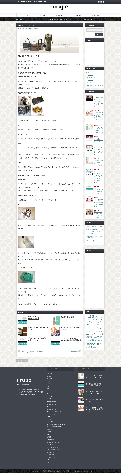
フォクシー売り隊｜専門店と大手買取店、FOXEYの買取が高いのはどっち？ (95, 409)
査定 (99, 336)
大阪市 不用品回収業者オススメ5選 (95, 229)
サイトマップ (90, 82)
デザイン (97, 321)
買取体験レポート (51, 439)
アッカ (98, 317)
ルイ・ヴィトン (92, 331)
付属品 (87, 334)
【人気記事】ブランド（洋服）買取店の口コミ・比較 (44, 19)
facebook (104, 2)
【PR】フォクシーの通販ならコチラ (73, 19)
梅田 (87, 340)
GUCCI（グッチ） (51, 406)
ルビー (97, 331)
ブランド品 (92, 325)
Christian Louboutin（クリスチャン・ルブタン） (57, 401)
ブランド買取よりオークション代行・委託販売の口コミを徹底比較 (98, 202)
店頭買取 (49, 436)
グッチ (99, 319)
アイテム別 (43, 15)
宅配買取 (49, 434)
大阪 (48, 462)
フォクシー (93, 322)
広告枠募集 (90, 80)
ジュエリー (49, 378)
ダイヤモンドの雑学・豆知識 (53, 447)
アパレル (49, 375)
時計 (48, 386)
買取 (96, 343)
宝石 (95, 337)
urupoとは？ (95, 15)
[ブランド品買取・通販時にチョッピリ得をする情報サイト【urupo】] (60, 12)
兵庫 (48, 459)
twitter (101, 2)
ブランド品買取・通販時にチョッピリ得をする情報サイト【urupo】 (58, 471)
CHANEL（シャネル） (52, 398)
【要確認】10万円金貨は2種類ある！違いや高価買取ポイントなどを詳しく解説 (34, 352)
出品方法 (97, 334)
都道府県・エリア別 (60, 15)
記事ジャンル (78, 15)
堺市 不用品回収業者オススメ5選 (94, 226)
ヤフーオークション (94, 328)
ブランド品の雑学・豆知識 (53, 449)
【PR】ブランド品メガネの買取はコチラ (99, 19)
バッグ (100, 321)
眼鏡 (48, 388)
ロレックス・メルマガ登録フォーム (95, 85)
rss (99, 2)
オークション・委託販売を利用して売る (56, 424)
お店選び (91, 316)
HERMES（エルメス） (52, 408)
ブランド (98, 322)
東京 (48, 464)
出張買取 (49, 431)
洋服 (96, 340)
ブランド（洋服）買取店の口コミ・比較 (98, 139)
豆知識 (91, 344)
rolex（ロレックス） (51, 414)
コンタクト (90, 75)
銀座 (94, 347)
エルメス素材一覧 (75, 351)
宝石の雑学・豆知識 (51, 452)
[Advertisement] (94, 280)
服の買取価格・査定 (67, 317)
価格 (91, 334)
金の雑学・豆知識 (51, 454)
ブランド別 (25, 15)
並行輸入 (101, 331)
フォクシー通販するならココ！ (54, 426)
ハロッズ (49, 419)
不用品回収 (49, 429)
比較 (92, 340)
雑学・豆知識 (50, 444)
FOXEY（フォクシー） (52, 403)
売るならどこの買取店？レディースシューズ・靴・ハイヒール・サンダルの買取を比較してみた (98, 177)
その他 (48, 381)
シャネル (88, 321)
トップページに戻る (22, 360)
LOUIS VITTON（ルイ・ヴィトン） (55, 411)
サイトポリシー (91, 77)
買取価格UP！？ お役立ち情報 (31, 28)
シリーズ (93, 321)
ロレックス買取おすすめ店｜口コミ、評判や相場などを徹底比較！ (98, 151)
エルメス (95, 319)
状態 (99, 340)
